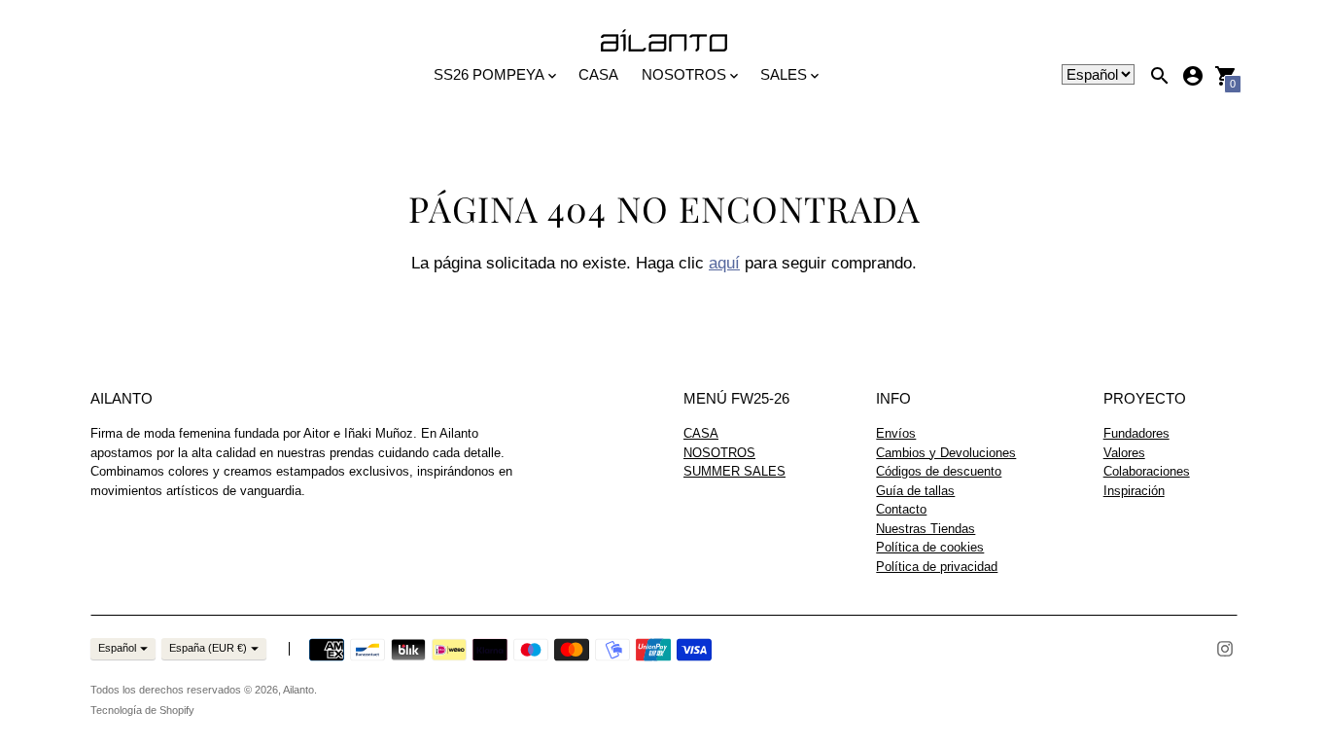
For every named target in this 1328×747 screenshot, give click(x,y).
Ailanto (298, 689)
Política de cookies (930, 547)
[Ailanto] (664, 41)
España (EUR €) (208, 648)
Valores (1124, 452)
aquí (724, 263)
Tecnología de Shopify (142, 710)
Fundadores (1136, 433)
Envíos (896, 433)
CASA (598, 74)
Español (117, 648)
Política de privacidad (936, 566)
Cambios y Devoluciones (946, 452)
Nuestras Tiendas (925, 528)
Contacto (901, 509)
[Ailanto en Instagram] (1225, 647)
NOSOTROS (719, 452)
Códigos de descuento (938, 471)
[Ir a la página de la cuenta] (1193, 76)
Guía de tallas (915, 490)
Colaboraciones (1146, 471)
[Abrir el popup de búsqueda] (1159, 76)
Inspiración (1134, 490)
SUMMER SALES (734, 471)
